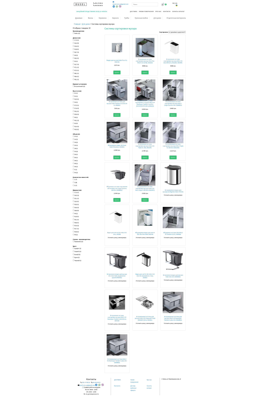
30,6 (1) (76, 46)
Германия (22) (78, 241)
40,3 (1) (76, 58)
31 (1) (76, 93)
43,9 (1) (76, 129)
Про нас (158, 11)
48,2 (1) (76, 73)
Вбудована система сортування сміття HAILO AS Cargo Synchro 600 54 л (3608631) (117, 188)
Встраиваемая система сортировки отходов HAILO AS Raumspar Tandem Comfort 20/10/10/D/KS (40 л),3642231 (145, 103)
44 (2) (76, 166)
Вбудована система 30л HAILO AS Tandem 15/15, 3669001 (173, 233)
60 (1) (76, 235)
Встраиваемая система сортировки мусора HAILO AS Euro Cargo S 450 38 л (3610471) (145, 188)
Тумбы (126, 18)
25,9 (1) (76, 201)
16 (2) (76, 139)
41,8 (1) (76, 216)
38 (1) (76, 160)
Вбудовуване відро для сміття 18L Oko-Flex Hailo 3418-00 (145, 233)
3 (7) (75, 185)
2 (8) (75, 182)
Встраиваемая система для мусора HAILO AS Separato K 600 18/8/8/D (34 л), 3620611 (145, 318)
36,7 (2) (76, 52)
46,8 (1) (76, 223)
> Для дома (85, 24)
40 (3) (76, 55)
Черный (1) (77, 260)
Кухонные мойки (141, 18)
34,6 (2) (76, 207)
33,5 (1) (76, 99)
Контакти (166, 11)
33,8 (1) (76, 49)
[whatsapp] (117, 6)
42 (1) (76, 61)
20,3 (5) (76, 43)
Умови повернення (146, 11)
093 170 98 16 (86, 382)
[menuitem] (133, 11)
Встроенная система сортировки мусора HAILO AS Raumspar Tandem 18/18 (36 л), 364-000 (117, 318)
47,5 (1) (76, 70)
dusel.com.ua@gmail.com (120, 4)
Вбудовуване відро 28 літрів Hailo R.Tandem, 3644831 (117, 146)
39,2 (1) (76, 111)
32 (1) (76, 96)
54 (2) (76, 172)
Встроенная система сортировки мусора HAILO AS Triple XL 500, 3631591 (145, 146)
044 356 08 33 (96, 382)
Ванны (90, 18)
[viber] (120, 6)
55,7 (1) (76, 229)
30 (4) (76, 151)
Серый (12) (77, 251)
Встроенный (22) (79, 86)
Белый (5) (77, 254)
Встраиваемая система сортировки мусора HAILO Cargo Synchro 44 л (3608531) (173, 103)
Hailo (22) (77, 33)
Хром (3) (77, 257)
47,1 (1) (76, 67)
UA (176, 3)
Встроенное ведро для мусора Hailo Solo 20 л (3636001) (173, 276)
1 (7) (75, 179)
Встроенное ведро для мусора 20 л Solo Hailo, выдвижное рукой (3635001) (117, 276)
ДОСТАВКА (133, 11)
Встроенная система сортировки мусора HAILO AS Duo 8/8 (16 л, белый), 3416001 (173, 61)
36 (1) (76, 157)
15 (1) (76, 136)
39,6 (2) (76, 114)
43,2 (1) (76, 219)
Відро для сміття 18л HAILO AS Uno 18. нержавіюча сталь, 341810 (145, 276)
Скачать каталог (178, 11)
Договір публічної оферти (133, 388)
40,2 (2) (76, 120)
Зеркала (115, 18)
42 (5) (76, 123)
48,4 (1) (76, 76)
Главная (77, 24)
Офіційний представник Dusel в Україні (91, 11)
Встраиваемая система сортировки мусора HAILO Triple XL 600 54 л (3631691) (173, 146)
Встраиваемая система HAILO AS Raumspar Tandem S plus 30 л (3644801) (117, 361)
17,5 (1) (76, 40)
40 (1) (76, 117)
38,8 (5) (76, 210)
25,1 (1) (76, 198)
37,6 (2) (76, 108)
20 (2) (76, 145)
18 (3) (76, 142)
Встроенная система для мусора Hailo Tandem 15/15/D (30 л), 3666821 (117, 103)
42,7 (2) (76, 64)
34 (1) (76, 102)
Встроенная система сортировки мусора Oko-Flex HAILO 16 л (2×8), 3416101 (145, 61)
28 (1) (76, 148)
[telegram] (114, 6)
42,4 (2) (76, 126)
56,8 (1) (76, 232)
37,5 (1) (76, 105)
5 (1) (75, 169)
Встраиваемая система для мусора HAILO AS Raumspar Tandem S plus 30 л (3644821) (173, 318)
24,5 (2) (76, 195)
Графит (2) (77, 248)
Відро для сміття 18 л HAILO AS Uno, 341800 (117, 233)
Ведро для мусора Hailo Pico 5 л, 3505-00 (117, 61)
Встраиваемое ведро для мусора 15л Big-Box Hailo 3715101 (173, 191)
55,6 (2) (76, 225)
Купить (117, 72)
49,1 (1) (76, 79)
